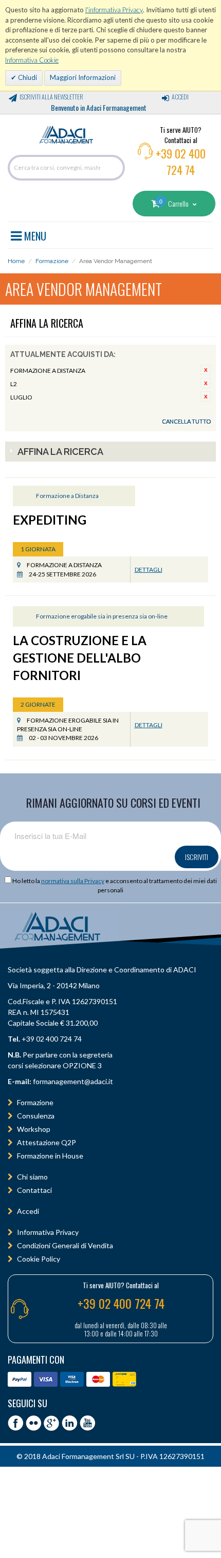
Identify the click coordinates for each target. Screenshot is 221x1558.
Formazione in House (50, 1155)
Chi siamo (32, 1176)
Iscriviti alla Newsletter (51, 96)
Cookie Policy (38, 1258)
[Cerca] (114, 168)
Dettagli (148, 569)
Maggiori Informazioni (83, 77)
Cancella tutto (186, 421)
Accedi (180, 96)
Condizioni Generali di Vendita (65, 1245)
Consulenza (35, 1115)
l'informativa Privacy (114, 10)
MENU (34, 234)
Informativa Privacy (48, 1232)
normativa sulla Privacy (72, 881)
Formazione (51, 261)
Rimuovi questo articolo (205, 370)
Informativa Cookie (32, 60)
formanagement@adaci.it (72, 1081)
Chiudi (26, 77)
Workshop (33, 1129)
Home (16, 261)
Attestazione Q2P (46, 1142)
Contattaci (34, 1190)
